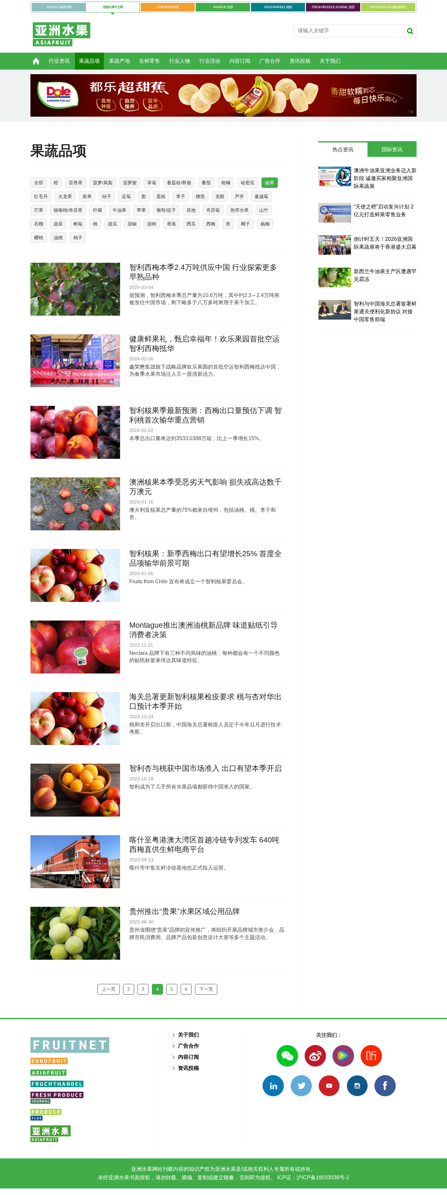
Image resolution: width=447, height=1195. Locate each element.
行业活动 (209, 61)
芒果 (38, 210)
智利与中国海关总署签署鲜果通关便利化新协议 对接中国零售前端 (385, 311)
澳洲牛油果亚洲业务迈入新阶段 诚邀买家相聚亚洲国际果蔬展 (385, 178)
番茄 (206, 182)
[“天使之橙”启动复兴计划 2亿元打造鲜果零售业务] (334, 213)
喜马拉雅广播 (371, 1055)
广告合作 (269, 61)
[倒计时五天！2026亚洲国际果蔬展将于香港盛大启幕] (334, 245)
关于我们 (330, 61)
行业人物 (179, 61)
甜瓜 (112, 223)
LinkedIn (273, 1085)
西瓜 (191, 223)
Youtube (329, 1085)
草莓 (151, 182)
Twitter (301, 1085)
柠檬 (97, 210)
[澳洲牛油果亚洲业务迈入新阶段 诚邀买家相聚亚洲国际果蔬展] (334, 176)
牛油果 (119, 210)
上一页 (109, 989)
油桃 (58, 237)
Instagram (357, 1085)
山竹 (263, 210)
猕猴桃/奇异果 (68, 210)
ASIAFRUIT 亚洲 (223, 7)
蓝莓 (126, 196)
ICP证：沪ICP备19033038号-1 (312, 1177)
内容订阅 (239, 61)
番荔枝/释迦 (179, 182)
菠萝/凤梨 (103, 182)
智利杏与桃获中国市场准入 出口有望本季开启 (205, 768)
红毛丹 (41, 196)
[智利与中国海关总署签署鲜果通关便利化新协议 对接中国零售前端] (334, 310)
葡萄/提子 (166, 210)
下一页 (206, 989)
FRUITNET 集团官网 (58, 7)
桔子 (106, 196)
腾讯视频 (343, 1055)
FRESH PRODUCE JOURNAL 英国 (333, 7)
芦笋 (239, 196)
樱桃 (38, 237)
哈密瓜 (248, 182)
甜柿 (151, 223)
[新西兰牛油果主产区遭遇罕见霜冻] (334, 277)
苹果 (141, 210)
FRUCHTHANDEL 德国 (278, 7)
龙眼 (219, 196)
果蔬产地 (119, 61)
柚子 (77, 237)
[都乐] (223, 95)
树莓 (77, 223)
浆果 (87, 196)
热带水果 (239, 210)
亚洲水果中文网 (113, 7)
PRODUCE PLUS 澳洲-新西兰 (388, 7)
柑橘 (225, 182)
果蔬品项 (89, 61)
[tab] (342, 149)
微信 (287, 1055)
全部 (38, 182)
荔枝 (161, 196)
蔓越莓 (261, 196)
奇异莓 (213, 210)
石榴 (38, 223)
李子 (180, 196)
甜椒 (132, 223)
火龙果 (65, 196)
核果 (269, 182)
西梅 (210, 223)
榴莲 (200, 196)
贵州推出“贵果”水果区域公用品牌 (184, 911)
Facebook (385, 1085)
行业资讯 (59, 61)
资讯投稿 (300, 61)
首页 (32, 57)
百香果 (75, 182)
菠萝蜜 (130, 182)
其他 (191, 210)
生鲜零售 (149, 61)
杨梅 (265, 223)
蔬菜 (58, 223)
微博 (315, 1055)
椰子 (245, 223)
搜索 (410, 31)
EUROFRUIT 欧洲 (167, 7)
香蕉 (171, 223)
